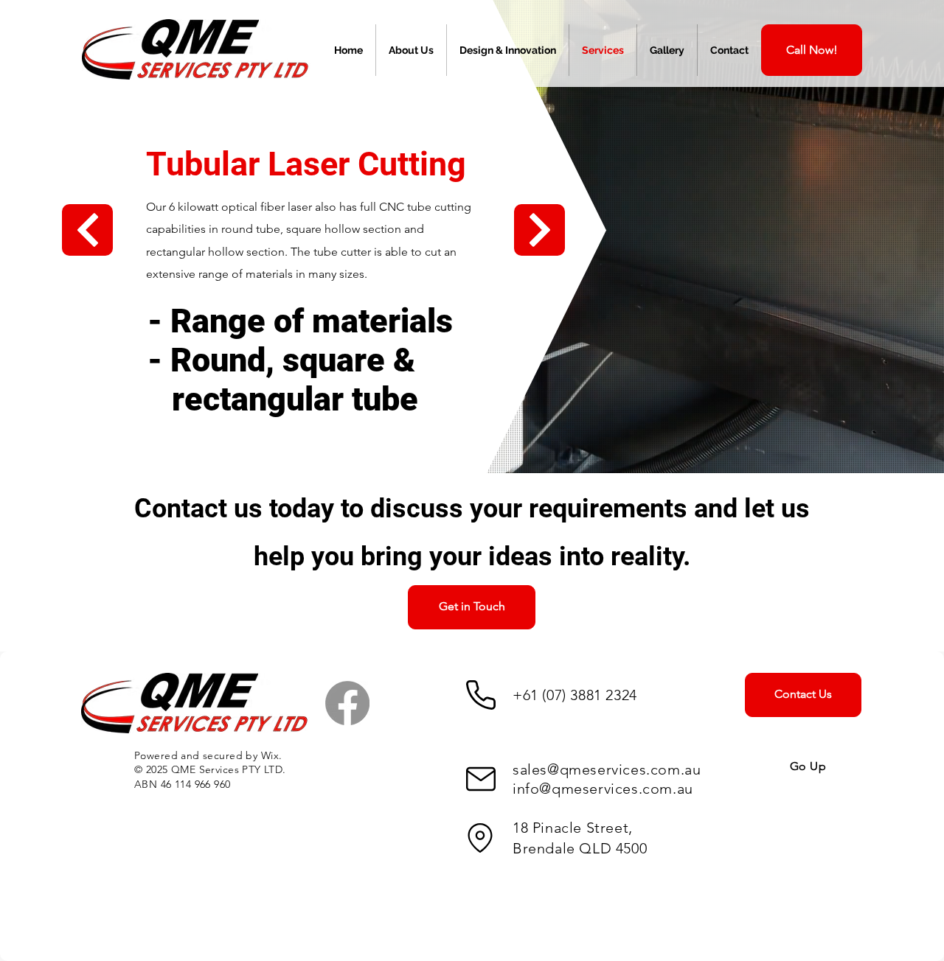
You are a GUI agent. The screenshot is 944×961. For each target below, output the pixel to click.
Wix (270, 755)
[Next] (539, 230)
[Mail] (480, 779)
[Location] (479, 838)
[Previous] (87, 230)
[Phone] (480, 695)
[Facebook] (347, 703)
